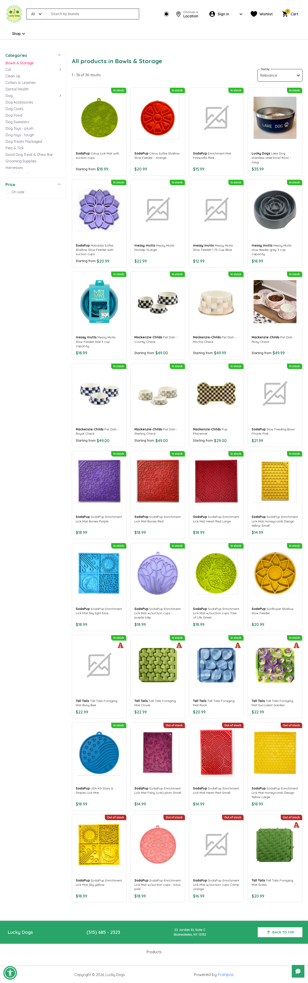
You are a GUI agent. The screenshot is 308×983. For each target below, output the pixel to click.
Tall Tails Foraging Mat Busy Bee (96, 703)
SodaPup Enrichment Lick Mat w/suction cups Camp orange (216, 884)
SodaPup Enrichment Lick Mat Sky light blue (99, 611)
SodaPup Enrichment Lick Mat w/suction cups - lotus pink (157, 884)
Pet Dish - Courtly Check (155, 339)
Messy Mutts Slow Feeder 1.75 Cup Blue (213, 247)
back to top (283, 932)
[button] (10, 972)
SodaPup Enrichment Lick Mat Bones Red (157, 519)
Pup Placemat (210, 431)
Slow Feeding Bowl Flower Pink (273, 431)
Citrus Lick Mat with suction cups (97, 155)
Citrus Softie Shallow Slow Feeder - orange (157, 155)
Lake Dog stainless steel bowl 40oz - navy (271, 157)
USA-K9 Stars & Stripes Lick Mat (94, 790)
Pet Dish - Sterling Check (155, 431)
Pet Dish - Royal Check (97, 431)
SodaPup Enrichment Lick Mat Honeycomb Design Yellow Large (275, 792)
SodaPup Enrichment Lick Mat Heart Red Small (216, 790)
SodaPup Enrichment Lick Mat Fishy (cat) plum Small (157, 790)
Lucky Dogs (20, 932)
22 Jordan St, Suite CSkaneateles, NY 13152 (190, 932)
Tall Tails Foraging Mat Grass (272, 882)
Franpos (226, 974)
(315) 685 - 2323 (103, 932)
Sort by (265, 69)
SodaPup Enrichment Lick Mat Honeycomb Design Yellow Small (275, 521)
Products (154, 952)
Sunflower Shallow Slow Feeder (273, 611)
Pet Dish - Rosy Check (273, 339)
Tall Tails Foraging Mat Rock (213, 703)
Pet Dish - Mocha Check (214, 339)
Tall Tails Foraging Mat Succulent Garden (272, 703)
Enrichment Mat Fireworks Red (212, 155)
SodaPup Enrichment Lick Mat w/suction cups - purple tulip (157, 613)
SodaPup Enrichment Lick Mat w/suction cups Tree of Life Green (216, 613)
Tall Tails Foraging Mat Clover (155, 703)
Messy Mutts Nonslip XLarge (154, 247)
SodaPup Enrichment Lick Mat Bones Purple (99, 519)
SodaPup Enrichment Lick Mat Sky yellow (99, 882)
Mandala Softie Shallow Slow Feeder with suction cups (94, 249)
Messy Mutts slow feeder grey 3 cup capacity (272, 249)
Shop (16, 33)
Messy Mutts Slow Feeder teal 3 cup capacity (96, 341)
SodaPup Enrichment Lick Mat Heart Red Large (216, 519)
